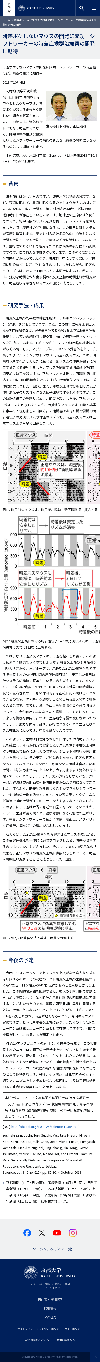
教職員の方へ (66, 1340)
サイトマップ (25, 1329)
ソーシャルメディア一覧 (52, 1248)
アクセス (50, 1317)
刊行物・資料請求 (50, 1299)
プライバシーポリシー (49, 1329)
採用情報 (50, 1308)
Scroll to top (95, 1357)
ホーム (6, 20)
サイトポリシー (74, 1329)
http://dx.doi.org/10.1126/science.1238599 (43, 1126)
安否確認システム (37, 1340)
